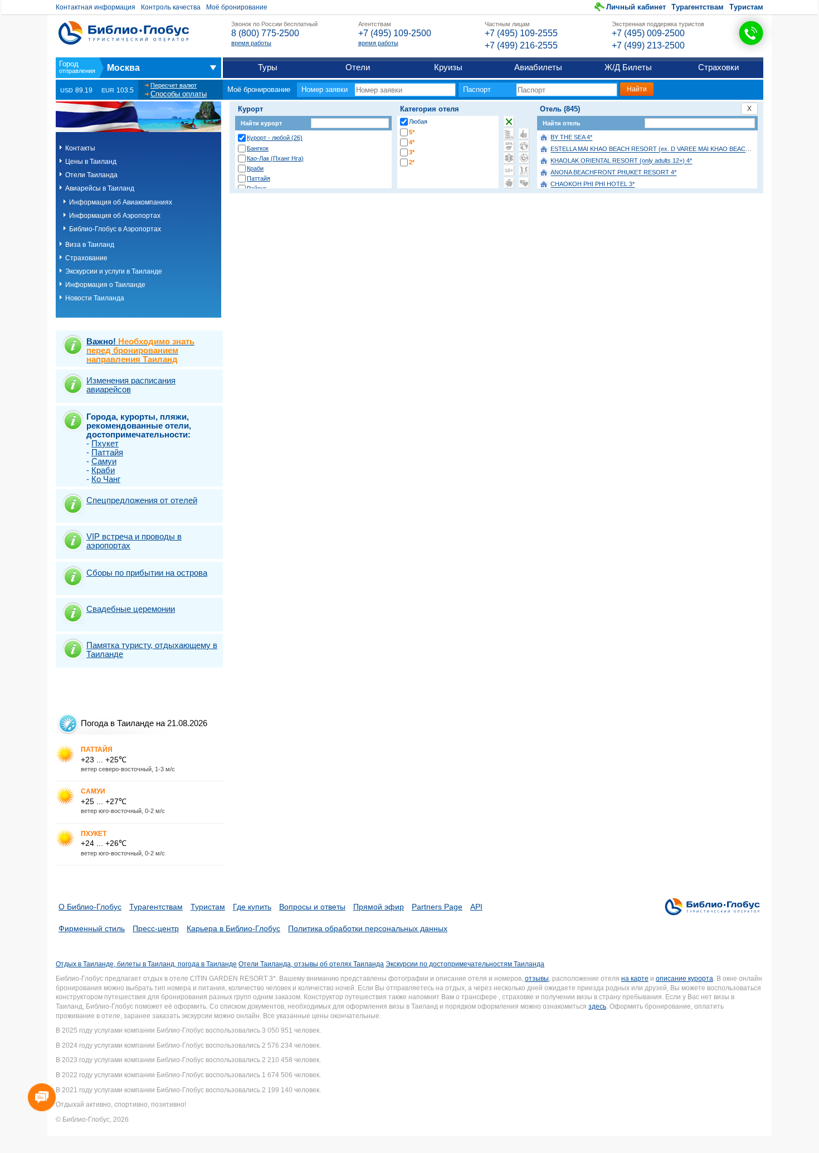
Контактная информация (95, 7)
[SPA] (509, 146)
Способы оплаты (178, 94)
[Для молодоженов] (524, 182)
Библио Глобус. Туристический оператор (124, 33)
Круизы (448, 67)
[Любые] (509, 121)
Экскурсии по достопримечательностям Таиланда (465, 964)
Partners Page (437, 906)
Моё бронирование (236, 7)
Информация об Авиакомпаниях (120, 202)
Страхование (86, 258)
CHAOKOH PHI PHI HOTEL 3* (592, 184)
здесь (597, 1006)
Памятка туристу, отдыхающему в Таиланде (151, 649)
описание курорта (684, 978)
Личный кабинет (636, 7)
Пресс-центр (156, 928)
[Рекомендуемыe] (524, 133)
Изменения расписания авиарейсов (131, 385)
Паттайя (258, 178)
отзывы (537, 978)
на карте (635, 978)
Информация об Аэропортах (114, 216)
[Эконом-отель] (509, 182)
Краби (255, 168)
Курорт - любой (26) (275, 137)
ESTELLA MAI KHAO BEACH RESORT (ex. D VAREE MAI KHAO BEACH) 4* (654, 149)
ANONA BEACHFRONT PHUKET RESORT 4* (613, 172)
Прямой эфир (378, 906)
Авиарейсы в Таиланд (99, 188)
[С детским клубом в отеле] (524, 146)
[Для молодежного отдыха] (524, 170)
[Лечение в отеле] (509, 158)
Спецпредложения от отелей (141, 500)
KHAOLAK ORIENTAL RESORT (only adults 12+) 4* (621, 161)
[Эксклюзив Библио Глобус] (524, 158)
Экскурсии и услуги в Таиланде (113, 271)
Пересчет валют (173, 85)
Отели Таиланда (91, 175)
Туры (267, 67)
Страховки (718, 67)
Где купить (252, 906)
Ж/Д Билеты (628, 67)
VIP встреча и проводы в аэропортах (134, 541)
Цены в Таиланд (90, 162)
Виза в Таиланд (89, 245)
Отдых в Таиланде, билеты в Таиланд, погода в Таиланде (146, 964)
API (476, 906)
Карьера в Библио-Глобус (233, 928)
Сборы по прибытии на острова (146, 572)
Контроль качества (171, 7)
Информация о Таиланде (105, 285)
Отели (357, 67)
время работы (251, 43)
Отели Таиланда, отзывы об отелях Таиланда (311, 964)
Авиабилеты (538, 67)
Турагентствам (697, 7)
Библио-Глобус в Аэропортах (115, 229)
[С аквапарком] (509, 133)
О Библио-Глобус (89, 906)
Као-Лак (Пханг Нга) (275, 158)
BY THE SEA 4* (571, 137)
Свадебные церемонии (130, 609)
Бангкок (258, 148)
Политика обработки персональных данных (367, 928)
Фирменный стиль (91, 928)
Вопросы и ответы (312, 906)
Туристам (746, 7)
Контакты (80, 148)
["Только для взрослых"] (509, 170)
